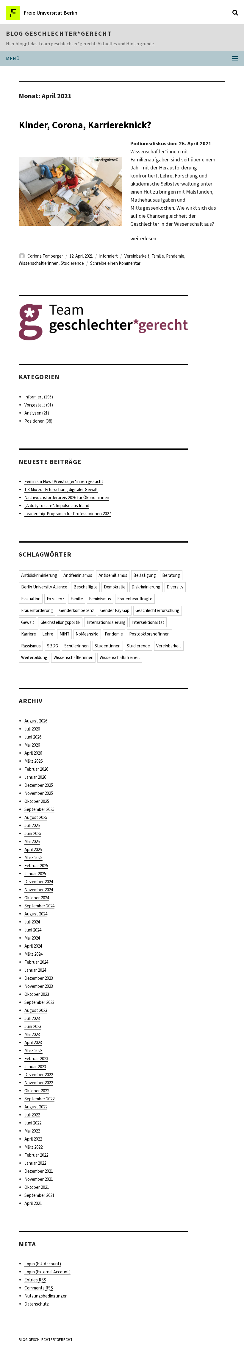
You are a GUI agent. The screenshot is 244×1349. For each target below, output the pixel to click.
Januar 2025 (35, 874)
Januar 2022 (35, 1163)
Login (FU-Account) (42, 1264)
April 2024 (33, 946)
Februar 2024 (36, 962)
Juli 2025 (32, 825)
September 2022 (39, 1099)
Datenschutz (36, 1304)
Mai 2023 (32, 1035)
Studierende (72, 263)
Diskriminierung (146, 587)
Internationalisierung (106, 622)
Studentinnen (108, 646)
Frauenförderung (37, 610)
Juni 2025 (32, 833)
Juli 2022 (32, 1115)
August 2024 (35, 914)
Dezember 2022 (38, 1075)
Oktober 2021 (36, 1187)
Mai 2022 (32, 1131)
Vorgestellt (34, 405)
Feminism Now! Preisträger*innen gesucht (63, 482)
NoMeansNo (87, 634)
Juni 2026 (32, 737)
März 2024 (33, 954)
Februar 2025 (36, 866)
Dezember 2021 (38, 1171)
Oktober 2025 (36, 801)
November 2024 (38, 890)
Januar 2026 (35, 777)
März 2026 (33, 761)
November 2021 (38, 1179)
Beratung (171, 575)
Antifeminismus (77, 575)
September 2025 (39, 809)
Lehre (47, 634)
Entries (35, 1280)
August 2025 (35, 817)
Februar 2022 (36, 1155)
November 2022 (38, 1083)
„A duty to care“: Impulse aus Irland (56, 506)
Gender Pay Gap (114, 610)
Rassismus (31, 646)
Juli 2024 (32, 922)
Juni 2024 (32, 930)
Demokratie (115, 587)
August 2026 (35, 721)
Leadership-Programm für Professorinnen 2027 (67, 514)
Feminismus (100, 599)
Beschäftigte (85, 587)
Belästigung (144, 575)
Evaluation (30, 599)
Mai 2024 (32, 938)
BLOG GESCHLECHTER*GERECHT (59, 33)
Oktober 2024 (36, 898)
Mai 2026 (32, 745)
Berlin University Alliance (44, 587)
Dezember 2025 (38, 785)
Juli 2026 (32, 729)
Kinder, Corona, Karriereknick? (85, 125)
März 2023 (33, 1051)
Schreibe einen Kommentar (115, 263)
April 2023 (33, 1043)
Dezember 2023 (38, 978)
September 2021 (39, 1195)
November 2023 (38, 986)
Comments (38, 1288)
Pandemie (175, 256)
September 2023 (39, 1002)
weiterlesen (143, 238)
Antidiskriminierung (39, 575)
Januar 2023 (35, 1067)
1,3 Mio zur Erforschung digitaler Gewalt (61, 490)
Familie (157, 256)
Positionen (34, 421)
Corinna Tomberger (45, 256)
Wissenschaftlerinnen (39, 263)
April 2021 (33, 1203)
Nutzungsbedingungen (46, 1296)
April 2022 (33, 1139)
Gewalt (27, 622)
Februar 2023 (36, 1059)
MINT (65, 634)
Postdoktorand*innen (149, 634)
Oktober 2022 (36, 1091)
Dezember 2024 (38, 882)
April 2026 (33, 753)
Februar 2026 (36, 769)
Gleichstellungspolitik (60, 622)
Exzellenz (55, 599)
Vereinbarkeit (136, 256)
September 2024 (39, 906)
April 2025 (33, 850)
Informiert (108, 256)
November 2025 (38, 793)
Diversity (175, 587)
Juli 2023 (32, 1018)
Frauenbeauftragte (134, 599)
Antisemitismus (112, 575)
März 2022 (33, 1147)
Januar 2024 (35, 970)
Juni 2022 (32, 1123)
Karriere (28, 634)
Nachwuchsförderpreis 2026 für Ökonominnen (66, 498)
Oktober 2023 (36, 994)
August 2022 (35, 1107)
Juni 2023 (32, 1026)
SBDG (52, 646)
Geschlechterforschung (157, 610)
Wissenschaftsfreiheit (120, 658)
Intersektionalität (148, 622)
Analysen (32, 413)
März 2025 (33, 858)
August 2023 (35, 1010)
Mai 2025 (32, 842)
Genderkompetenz (76, 610)
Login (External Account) (47, 1272)
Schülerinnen (76, 646)
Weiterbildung (34, 658)
